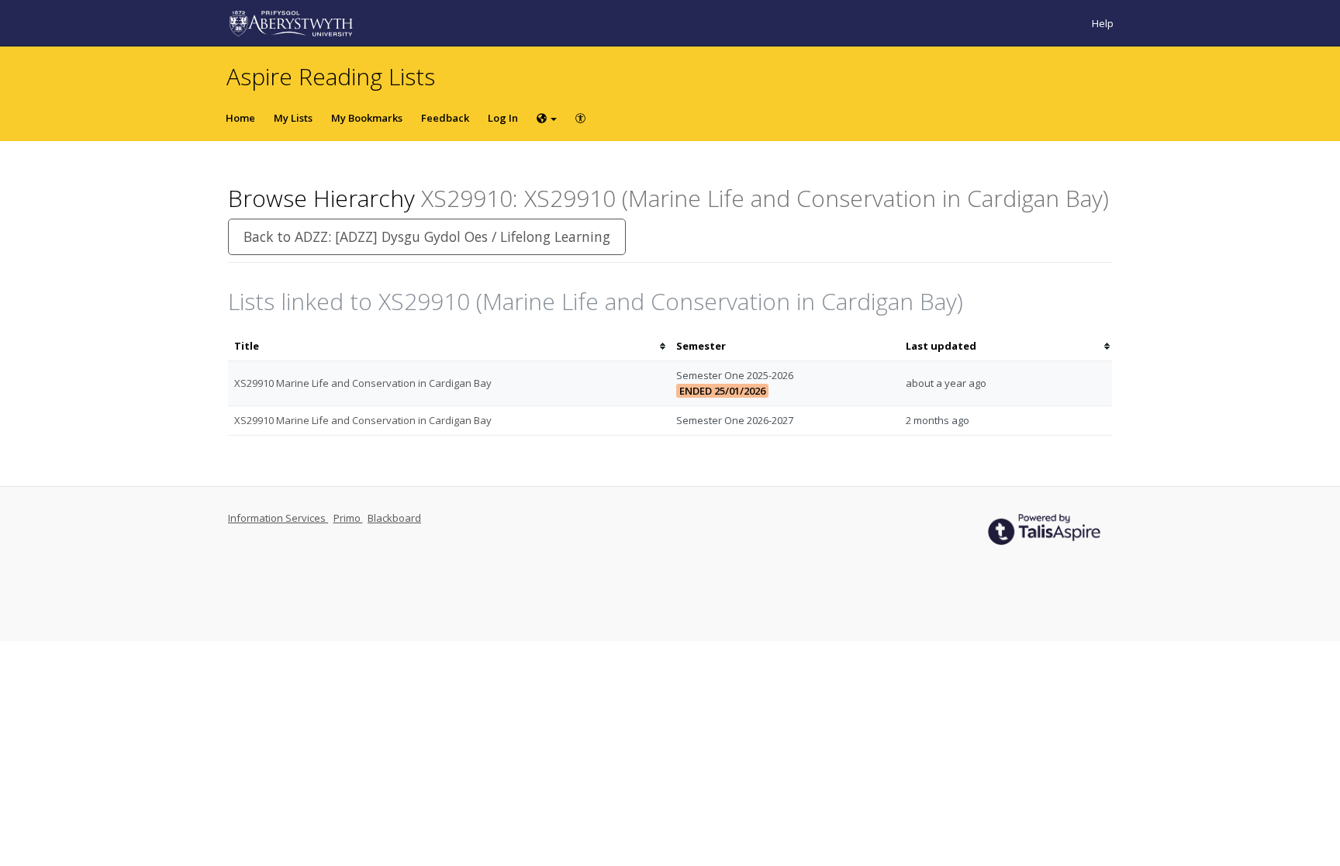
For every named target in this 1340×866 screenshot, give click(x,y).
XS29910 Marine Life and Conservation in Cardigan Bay (363, 383)
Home (240, 118)
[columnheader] (449, 346)
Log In (503, 118)
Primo (348, 518)
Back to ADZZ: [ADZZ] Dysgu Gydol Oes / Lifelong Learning (426, 236)
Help (1103, 23)
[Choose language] (546, 118)
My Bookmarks (366, 118)
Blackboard (394, 518)
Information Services (278, 518)
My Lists (293, 118)
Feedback (445, 118)
